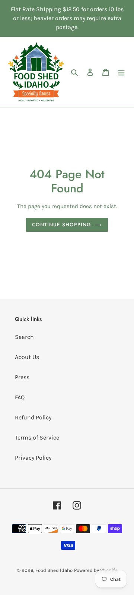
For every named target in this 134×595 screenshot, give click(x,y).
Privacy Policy (33, 457)
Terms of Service (37, 437)
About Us (27, 357)
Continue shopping (61, 224)
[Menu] (121, 72)
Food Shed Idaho (54, 570)
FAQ (20, 397)
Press (22, 377)
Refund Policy (33, 417)
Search (24, 336)
